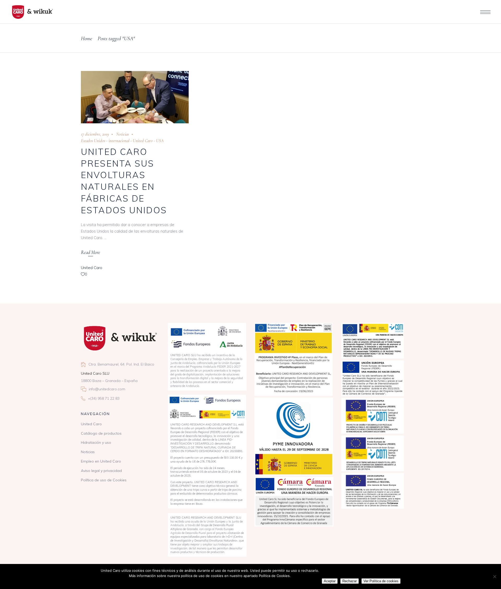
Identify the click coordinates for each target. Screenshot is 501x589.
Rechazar (349, 581)
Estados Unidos (93, 140)
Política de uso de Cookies (104, 480)
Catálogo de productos (101, 433)
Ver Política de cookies (380, 581)
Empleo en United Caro (101, 461)
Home (86, 38)
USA (160, 140)
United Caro (143, 140)
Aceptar (330, 581)
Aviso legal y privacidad (101, 470)
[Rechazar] (494, 576)
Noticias (122, 134)
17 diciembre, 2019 (95, 134)
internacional (119, 140)
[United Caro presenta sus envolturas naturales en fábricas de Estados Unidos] (135, 97)
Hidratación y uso (96, 442)
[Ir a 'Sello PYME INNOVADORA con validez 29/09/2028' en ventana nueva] (293, 436)
